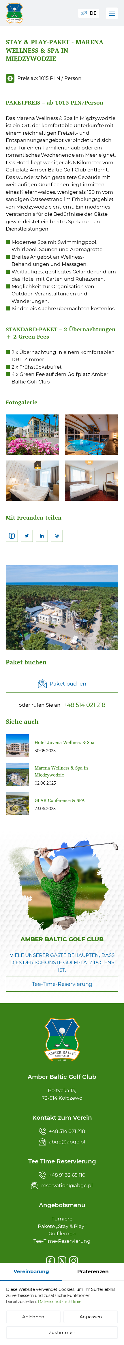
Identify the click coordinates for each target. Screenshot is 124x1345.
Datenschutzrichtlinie (59, 1301)
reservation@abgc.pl (67, 1185)
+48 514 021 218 (84, 704)
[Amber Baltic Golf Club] (14, 13)
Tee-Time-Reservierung (62, 1241)
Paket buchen (68, 684)
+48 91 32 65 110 (67, 1175)
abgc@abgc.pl (67, 1142)
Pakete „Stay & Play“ (62, 1226)
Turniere (62, 1219)
